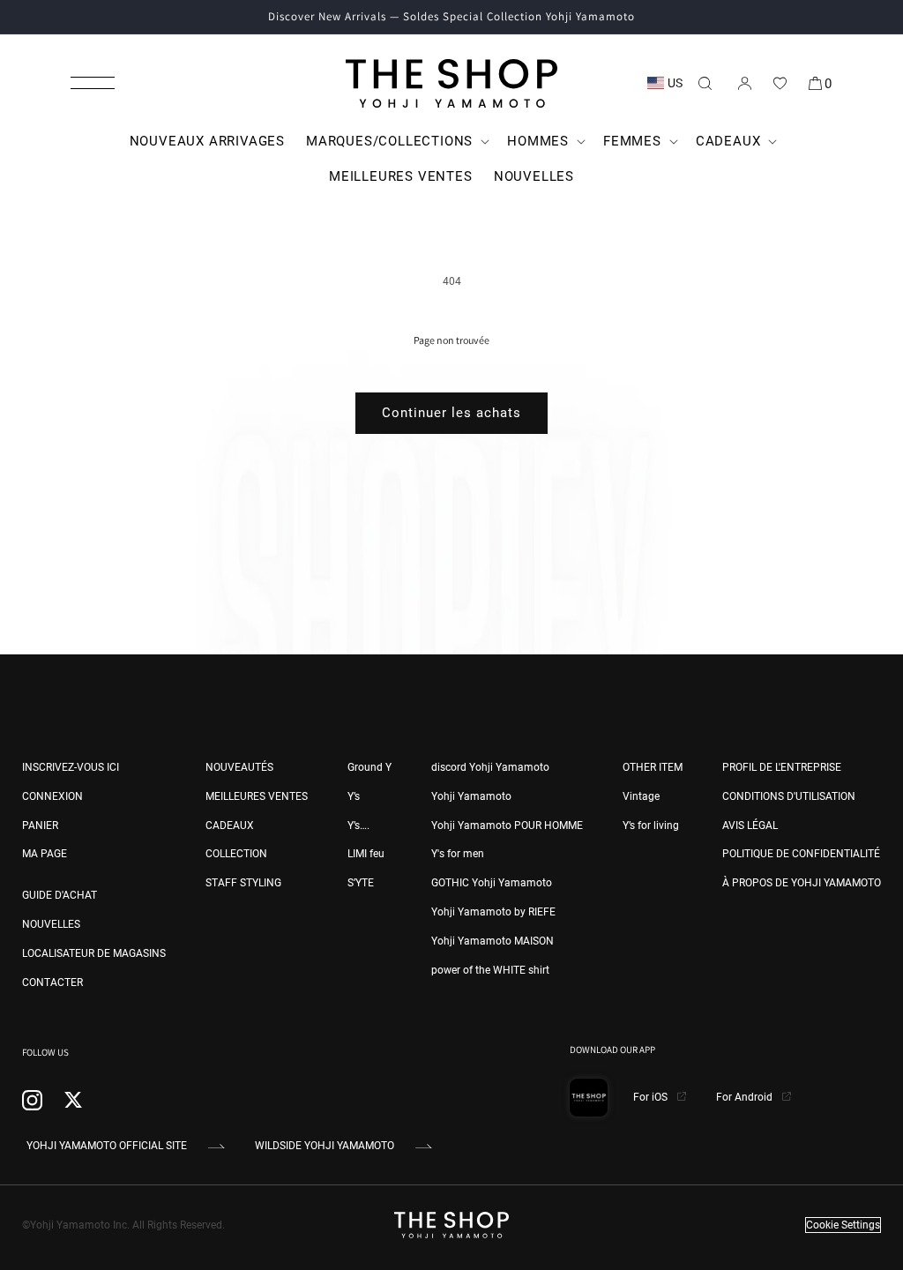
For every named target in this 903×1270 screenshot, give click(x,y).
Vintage (641, 796)
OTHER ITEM (653, 767)
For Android (745, 1097)
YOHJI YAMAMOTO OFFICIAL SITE (106, 1145)
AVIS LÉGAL (750, 825)
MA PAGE (44, 854)
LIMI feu (365, 854)
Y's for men (457, 854)
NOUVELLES (51, 924)
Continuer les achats (451, 413)
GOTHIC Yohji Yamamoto (491, 883)
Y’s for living (651, 825)
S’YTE (360, 883)
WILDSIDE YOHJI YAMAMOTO (324, 1145)
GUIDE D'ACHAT (59, 895)
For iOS (651, 1097)
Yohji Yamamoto (471, 796)
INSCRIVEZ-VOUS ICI (70, 767)
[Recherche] (705, 83)
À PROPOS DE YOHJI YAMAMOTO (801, 883)
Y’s (353, 796)
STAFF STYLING (243, 883)
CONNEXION (52, 796)
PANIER (40, 825)
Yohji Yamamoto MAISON (492, 941)
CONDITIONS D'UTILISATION (788, 796)
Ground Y (369, 767)
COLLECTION (236, 854)
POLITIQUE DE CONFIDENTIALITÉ (801, 854)
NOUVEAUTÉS (239, 767)
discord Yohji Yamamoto (490, 767)
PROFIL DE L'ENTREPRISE (781, 767)
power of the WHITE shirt (490, 970)
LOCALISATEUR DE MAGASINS (94, 953)
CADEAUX (229, 825)
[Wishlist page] (779, 83)
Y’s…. (358, 825)
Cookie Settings (843, 1225)
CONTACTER (52, 982)
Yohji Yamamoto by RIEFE (493, 912)
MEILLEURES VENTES (256, 796)
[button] (93, 83)
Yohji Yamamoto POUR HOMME (507, 825)
